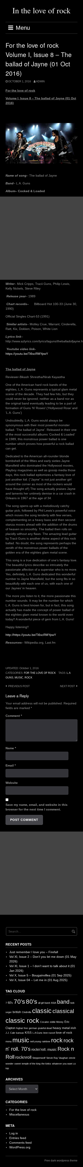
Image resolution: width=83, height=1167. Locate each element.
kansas (20, 1032)
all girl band (44, 1002)
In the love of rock (41, 10)
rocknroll (23, 1057)
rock (28, 677)
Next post (67, 686)
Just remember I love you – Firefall (33, 952)
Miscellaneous (19, 1114)
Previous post (19, 686)
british (17, 1012)
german (33, 1028)
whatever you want (62, 1063)
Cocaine (44, 1022)
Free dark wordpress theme (60, 1160)
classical (63, 1011)
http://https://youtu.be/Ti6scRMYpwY (31, 635)
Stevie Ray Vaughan (57, 1058)
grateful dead (45, 1028)
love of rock (64, 1032)
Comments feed (20, 1142)
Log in (13, 1133)
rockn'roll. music (44, 1049)
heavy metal (61, 1028)
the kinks (46, 1063)
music (19, 677)
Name (11, 748)
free (26, 1028)
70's (19, 1001)
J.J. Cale (10, 1032)
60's (10, 1002)
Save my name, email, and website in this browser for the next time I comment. (37, 807)
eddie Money (57, 1022)
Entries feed (17, 1138)
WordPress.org (19, 1147)
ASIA (53, 1002)
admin (40, 81)
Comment (14, 716)
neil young (35, 1041)
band (63, 1002)
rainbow (46, 1041)
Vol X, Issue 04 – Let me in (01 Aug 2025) (38, 980)
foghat (19, 1028)
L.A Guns (37, 1032)
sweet (17, 1063)
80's (31, 1001)
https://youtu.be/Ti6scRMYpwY (27, 353)
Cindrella (26, 1012)
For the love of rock (40, 672)
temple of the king (31, 1063)
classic (42, 1010)
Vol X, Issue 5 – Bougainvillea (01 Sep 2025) (40, 975)
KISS (28, 1032)
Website (12, 783)
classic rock (22, 1020)
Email (11, 765)
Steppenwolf (38, 1058)
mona (9, 1041)
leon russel (49, 1032)
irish (73, 1028)
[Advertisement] (41, 238)
